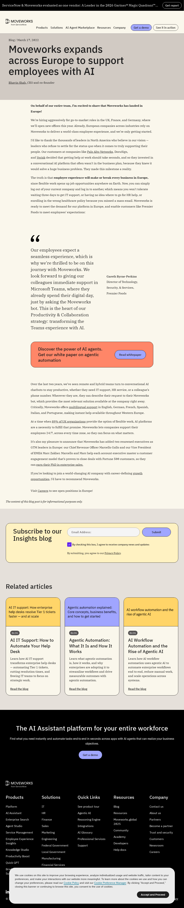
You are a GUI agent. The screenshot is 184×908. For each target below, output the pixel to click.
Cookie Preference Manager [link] (110, 882)
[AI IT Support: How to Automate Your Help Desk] (33, 646)
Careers (43, 491)
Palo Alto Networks (100, 151)
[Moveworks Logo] (19, 22)
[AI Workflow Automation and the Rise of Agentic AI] (151, 646)
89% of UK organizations (69, 421)
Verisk (41, 157)
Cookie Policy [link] (71, 882)
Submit (156, 532)
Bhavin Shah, (18, 82)
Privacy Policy (113, 553)
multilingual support (83, 407)
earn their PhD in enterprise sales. (59, 464)
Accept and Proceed (153, 894)
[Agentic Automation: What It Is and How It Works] (92, 646)
